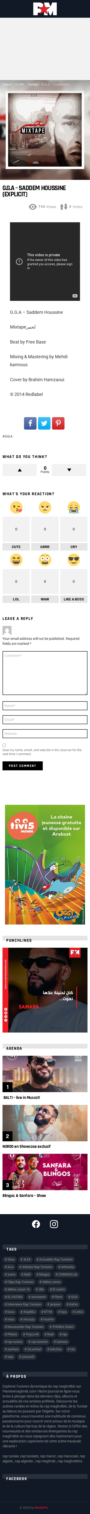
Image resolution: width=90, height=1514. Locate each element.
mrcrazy (28, 1319)
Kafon (73, 1304)
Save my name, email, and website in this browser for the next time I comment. (42, 752)
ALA (10, 1267)
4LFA (27, 1259)
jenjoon (55, 1304)
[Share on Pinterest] (58, 423)
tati (72, 1349)
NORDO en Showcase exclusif (26, 1146)
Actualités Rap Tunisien (55, 1259)
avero (11, 1274)
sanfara (13, 1349)
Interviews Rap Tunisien (24, 1304)
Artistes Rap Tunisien (37, 1267)
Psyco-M (32, 1334)
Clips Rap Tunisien (21, 1282)
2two (11, 1259)
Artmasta (67, 1267)
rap (64, 1334)
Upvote (19, 470)
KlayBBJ (29, 1312)
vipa (10, 1357)
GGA (9, 436)
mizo (11, 1319)
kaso (11, 1312)
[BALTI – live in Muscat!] (45, 1074)
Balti (27, 1274)
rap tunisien (39, 1342)
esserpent (39, 1297)
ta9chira (56, 1349)
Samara (62, 1342)
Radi (50, 1334)
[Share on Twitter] (44, 423)
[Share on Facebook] (30, 423)
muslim (48, 1319)
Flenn (58, 1297)
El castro (58, 1289)
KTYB (48, 1312)
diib (41, 1289)
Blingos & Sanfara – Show (24, 1195)
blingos (44, 1274)
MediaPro (41, 1508)
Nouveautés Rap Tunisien (26, 1327)
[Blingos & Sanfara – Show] (45, 1172)
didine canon (51, 1282)
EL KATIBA (15, 1297)
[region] (45, 990)
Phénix (12, 1334)
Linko (79, 1312)
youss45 (28, 1357)
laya (63, 1312)
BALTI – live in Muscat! (21, 1097)
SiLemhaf (34, 1349)
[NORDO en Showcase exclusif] (45, 1123)
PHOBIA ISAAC (63, 1327)
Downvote (69, 470)
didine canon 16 (19, 1289)
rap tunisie (15, 1342)
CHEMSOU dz (67, 1274)
